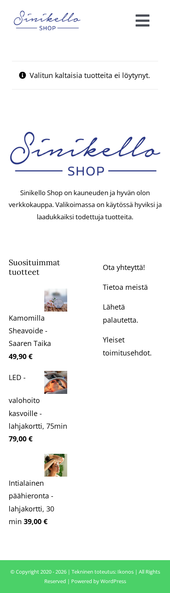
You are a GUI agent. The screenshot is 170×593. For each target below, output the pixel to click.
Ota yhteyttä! (124, 267)
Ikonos (125, 571)
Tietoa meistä (125, 287)
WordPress (113, 581)
